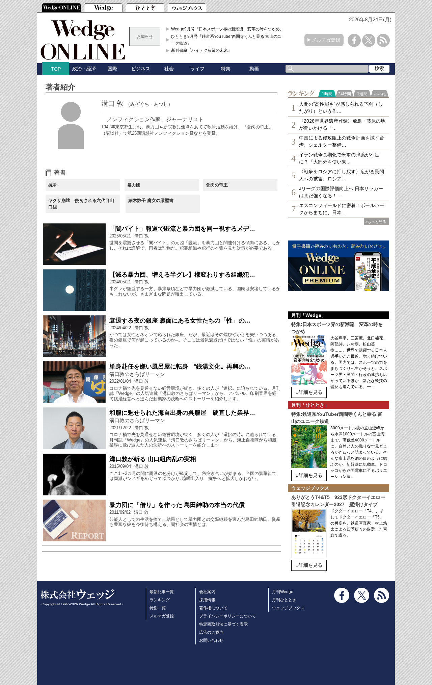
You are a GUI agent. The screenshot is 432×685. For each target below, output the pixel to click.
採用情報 (207, 600)
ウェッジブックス (288, 608)
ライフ (197, 68)
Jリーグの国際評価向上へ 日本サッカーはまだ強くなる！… (341, 192)
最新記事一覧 (162, 591)
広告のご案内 (211, 632)
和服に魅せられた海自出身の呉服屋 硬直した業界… (182, 412)
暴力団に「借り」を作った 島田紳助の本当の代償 (177, 505)
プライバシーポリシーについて (227, 616)
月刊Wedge (282, 591)
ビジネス (140, 68)
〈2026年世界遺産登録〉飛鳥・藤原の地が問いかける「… (342, 124)
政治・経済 (84, 68)
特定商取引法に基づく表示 (223, 624)
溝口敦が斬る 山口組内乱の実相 (152, 459)
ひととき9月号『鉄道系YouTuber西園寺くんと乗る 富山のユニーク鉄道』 (228, 40)
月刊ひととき (284, 600)
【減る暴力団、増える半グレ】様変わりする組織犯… (182, 274)
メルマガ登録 (326, 40)
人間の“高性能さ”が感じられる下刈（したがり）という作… (341, 107)
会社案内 (207, 591)
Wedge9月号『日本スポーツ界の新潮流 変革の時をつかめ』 (227, 29)
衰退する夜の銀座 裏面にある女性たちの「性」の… (180, 320)
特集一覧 (158, 608)
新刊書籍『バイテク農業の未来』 (201, 50)
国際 (112, 68)
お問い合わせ (211, 640)
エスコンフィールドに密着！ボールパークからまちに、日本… (341, 209)
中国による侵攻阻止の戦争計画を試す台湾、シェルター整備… (341, 141)
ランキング (160, 600)
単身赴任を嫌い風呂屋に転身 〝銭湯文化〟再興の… (180, 366)
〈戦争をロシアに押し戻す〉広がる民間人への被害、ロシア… (341, 175)
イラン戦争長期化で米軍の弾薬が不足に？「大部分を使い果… (339, 158)
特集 (226, 68)
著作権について (213, 608)
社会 (169, 68)
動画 (254, 68)
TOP (56, 69)
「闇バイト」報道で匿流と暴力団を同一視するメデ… (182, 228)
